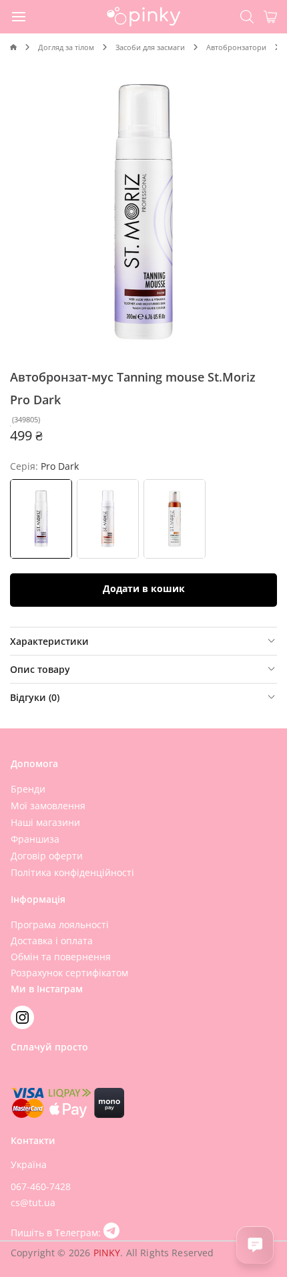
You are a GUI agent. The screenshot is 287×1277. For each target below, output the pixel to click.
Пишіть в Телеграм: (57, 1232)
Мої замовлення (48, 805)
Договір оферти (47, 855)
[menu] (19, 16)
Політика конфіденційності (72, 872)
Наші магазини (45, 822)
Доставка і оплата (52, 940)
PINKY (107, 1252)
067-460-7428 (41, 1186)
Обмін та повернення (61, 956)
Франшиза (35, 839)
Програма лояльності (60, 924)
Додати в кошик (144, 588)
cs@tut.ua (33, 1202)
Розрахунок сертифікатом (69, 972)
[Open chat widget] (255, 1245)
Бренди (28, 789)
